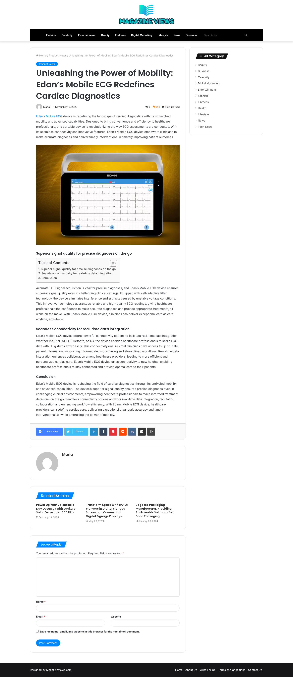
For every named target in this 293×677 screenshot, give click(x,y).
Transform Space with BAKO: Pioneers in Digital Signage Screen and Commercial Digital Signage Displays (107, 510)
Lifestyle (163, 35)
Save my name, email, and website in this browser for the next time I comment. (89, 631)
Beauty (105, 35)
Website (116, 616)
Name (41, 601)
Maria (46, 106)
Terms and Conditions (231, 669)
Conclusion (49, 278)
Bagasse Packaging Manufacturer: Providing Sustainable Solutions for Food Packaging (154, 510)
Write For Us (207, 669)
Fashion (51, 35)
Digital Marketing (141, 35)
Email (40, 616)
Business (191, 35)
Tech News (205, 126)
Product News (58, 55)
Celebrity (67, 35)
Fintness (120, 35)
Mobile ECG (54, 116)
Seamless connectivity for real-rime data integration (77, 273)
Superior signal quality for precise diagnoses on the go (78, 269)
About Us (191, 669)
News (177, 35)
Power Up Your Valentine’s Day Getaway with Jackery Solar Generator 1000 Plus (55, 508)
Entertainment (86, 35)
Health (202, 108)
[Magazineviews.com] (146, 14)
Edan (39, 116)
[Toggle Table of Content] (111, 263)
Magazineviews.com (58, 669)
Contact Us (255, 669)
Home (42, 55)
